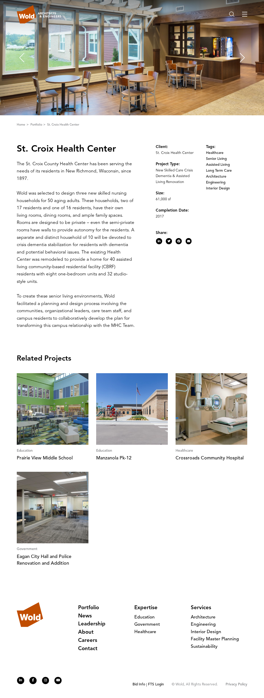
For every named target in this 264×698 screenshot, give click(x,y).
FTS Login (156, 684)
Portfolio (36, 124)
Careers (87, 640)
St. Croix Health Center (63, 124)
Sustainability (204, 646)
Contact (87, 648)
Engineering (215, 182)
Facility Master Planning (215, 639)
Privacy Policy (236, 684)
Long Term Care (219, 170)
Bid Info (139, 684)
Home (21, 124)
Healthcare (215, 153)
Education (144, 617)
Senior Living (216, 159)
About (86, 632)
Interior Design (218, 188)
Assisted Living (218, 165)
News (85, 616)
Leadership (91, 624)
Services (201, 607)
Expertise (146, 607)
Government (147, 624)
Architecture (216, 176)
